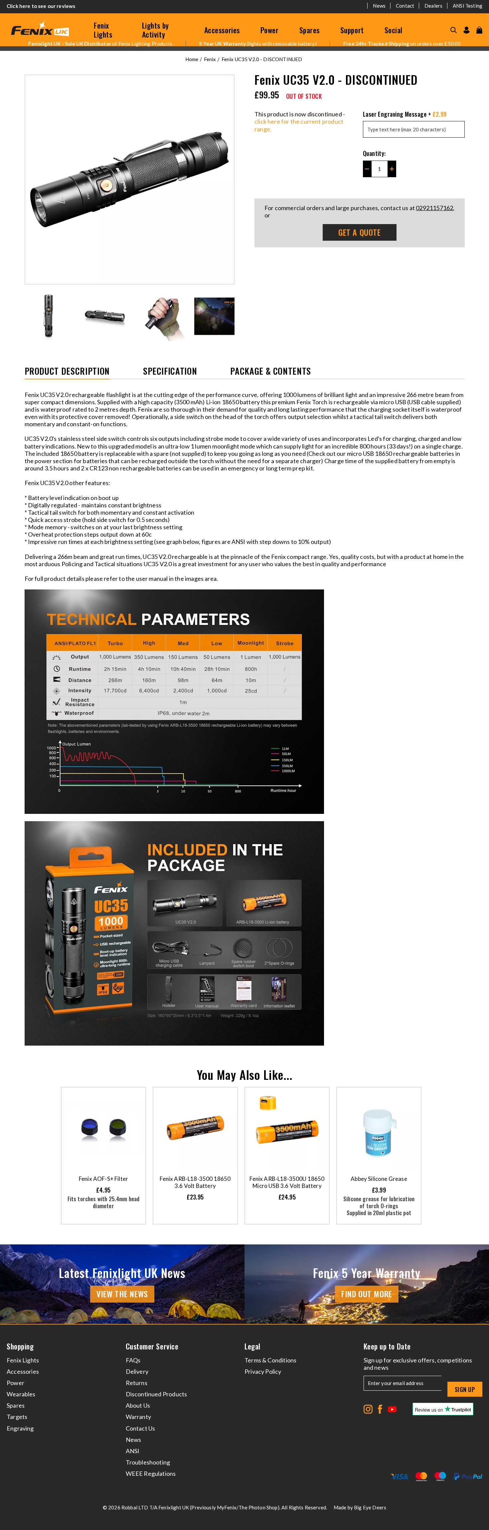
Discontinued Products (156, 1394)
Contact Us (140, 1428)
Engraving (20, 1428)
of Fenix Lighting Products (100, 44)
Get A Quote (359, 232)
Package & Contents (270, 371)
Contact (405, 6)
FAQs (133, 1360)
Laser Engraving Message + (405, 114)
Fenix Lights (103, 30)
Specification (170, 371)
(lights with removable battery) (258, 44)
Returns (136, 1382)
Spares (309, 30)
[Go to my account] (466, 30)
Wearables (21, 1394)
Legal (252, 1346)
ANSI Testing (467, 6)
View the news (122, 1294)
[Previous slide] (29, 316)
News (379, 6)
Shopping (20, 1346)
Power (269, 30)
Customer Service (152, 1346)
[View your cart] (479, 30)
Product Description (67, 371)
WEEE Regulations (151, 1473)
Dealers (433, 6)
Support (352, 30)
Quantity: (374, 153)
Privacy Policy (262, 1371)
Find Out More (366, 1294)
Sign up (465, 1389)
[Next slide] (230, 316)
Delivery (137, 1371)
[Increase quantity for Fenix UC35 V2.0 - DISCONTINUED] (392, 169)
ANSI (133, 1451)
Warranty (138, 1416)
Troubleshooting (148, 1462)
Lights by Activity (155, 30)
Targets (17, 1416)
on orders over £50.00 (402, 44)
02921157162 (434, 207)
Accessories (222, 30)
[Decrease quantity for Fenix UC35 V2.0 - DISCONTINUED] (367, 169)
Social (394, 30)
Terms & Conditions (270, 1360)
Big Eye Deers (370, 1507)
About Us (138, 1405)
